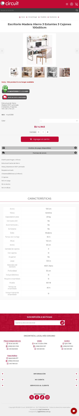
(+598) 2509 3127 (40, 346)
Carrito (76, 4)
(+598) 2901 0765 (13, 346)
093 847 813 (41, 349)
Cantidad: (33, 132)
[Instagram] (47, 397)
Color (3, 121)
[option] (14, 72)
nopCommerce (44, 409)
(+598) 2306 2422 (13, 361)
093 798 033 (13, 363)
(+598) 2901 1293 (68, 346)
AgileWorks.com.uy (44, 411)
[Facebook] (37, 397)
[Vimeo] (42, 397)
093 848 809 (13, 349)
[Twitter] (31, 397)
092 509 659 (68, 349)
